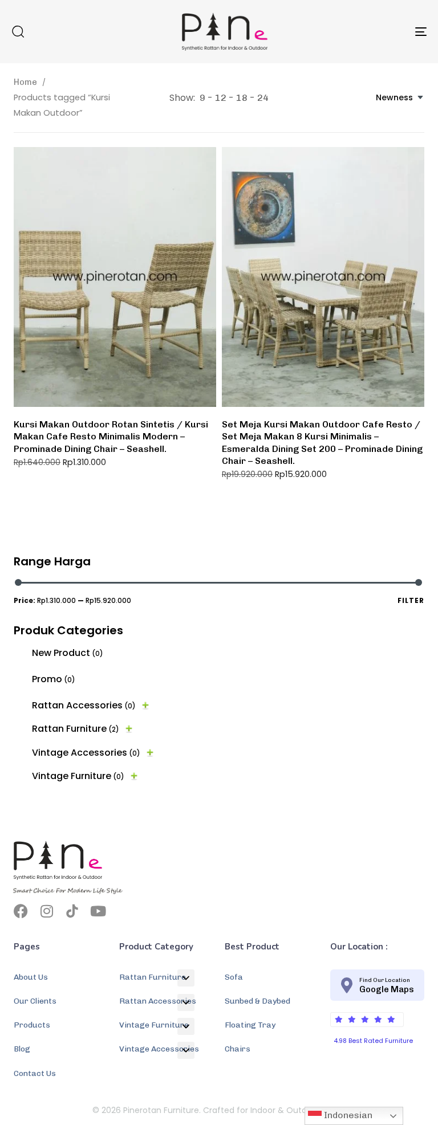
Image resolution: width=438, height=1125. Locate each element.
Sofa (234, 977)
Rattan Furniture (75, 728)
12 (220, 97)
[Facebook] (21, 911)
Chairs (237, 1049)
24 (263, 97)
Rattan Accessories (84, 705)
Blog (22, 1049)
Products (32, 1025)
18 (242, 97)
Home (25, 82)
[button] (17, 31)
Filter (411, 600)
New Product (67, 652)
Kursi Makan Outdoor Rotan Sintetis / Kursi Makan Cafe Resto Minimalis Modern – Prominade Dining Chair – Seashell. (111, 436)
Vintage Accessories (86, 752)
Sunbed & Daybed (257, 1001)
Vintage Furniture (78, 775)
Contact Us (35, 1073)
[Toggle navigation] (357, 31)
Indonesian (347, 1115)
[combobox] (400, 97)
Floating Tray (250, 1025)
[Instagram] (46, 911)
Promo (53, 679)
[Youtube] (98, 911)
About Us (31, 977)
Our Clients (35, 1001)
